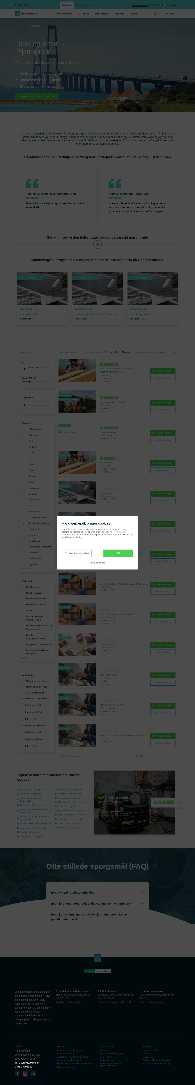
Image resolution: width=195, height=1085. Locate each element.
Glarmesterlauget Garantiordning (34, 618)
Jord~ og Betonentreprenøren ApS (116, 614)
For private (66, 5)
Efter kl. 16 (30, 719)
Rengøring (34, 488)
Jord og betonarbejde (39, 523)
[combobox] (37, 369)
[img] (155, 13)
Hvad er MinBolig (65, 1067)
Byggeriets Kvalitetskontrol (39, 644)
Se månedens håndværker (70, 1060)
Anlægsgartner (36, 429)
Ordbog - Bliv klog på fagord (156, 1060)
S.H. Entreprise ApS (63, 194)
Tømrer (32, 476)
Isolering (33, 447)
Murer (31, 464)
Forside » (20, 26)
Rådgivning (34, 529)
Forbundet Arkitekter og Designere (37, 652)
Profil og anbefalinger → (163, 371)
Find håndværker (63, 13)
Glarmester (34, 435)
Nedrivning (34, 499)
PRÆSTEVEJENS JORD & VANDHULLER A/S (122, 735)
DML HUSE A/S (139, 194)
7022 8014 (25, 1062)
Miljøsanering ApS (108, 675)
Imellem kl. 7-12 (33, 705)
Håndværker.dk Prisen (37, 687)
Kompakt (111, 352)
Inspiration (119, 13)
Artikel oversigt (107, 1060)
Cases (146, 1053)
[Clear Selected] (50, 369)
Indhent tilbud (101, 13)
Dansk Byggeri (33, 587)
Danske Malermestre (36, 598)
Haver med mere (108, 432)
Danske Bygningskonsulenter (36, 637)
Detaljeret (125, 352)
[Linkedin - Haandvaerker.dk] (34, 1074)
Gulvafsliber (34, 541)
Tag (30, 458)
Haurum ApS (106, 493)
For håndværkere (83, 5)
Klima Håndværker (35, 693)
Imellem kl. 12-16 (33, 712)
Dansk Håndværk (34, 593)
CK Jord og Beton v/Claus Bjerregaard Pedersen (123, 584)
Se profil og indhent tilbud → (114, 812)
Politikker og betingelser (111, 1053)
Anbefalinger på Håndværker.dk (72, 1057)
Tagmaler (33, 564)
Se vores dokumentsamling (156, 1063)
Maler (31, 452)
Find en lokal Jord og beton (37, 96)
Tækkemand (35, 558)
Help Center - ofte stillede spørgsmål (75, 1063)
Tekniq (29, 610)
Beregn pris (83, 13)
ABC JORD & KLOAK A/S (112, 705)
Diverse (32, 535)
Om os (134, 13)
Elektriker (33, 494)
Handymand (34, 511)
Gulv (31, 441)
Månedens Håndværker (37, 681)
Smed (31, 470)
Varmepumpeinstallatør (40, 546)
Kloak (31, 482)
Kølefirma (33, 552)
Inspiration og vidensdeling (70, 1050)
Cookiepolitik (106, 1057)
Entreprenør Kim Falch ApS (113, 402)
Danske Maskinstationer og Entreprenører (39, 627)
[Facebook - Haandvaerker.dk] (19, 1074)
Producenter (148, 1057)
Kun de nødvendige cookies (76, 553)
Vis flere (26, 568)
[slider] (37, 381)
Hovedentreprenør (37, 517)
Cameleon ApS (107, 644)
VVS (31, 505)
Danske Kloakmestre (36, 604)
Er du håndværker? (66, 1053)
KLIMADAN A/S (107, 462)
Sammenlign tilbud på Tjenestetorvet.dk (110, 1064)
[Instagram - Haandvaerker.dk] (26, 1074)
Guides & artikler (151, 1050)
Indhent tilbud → (163, 378)
